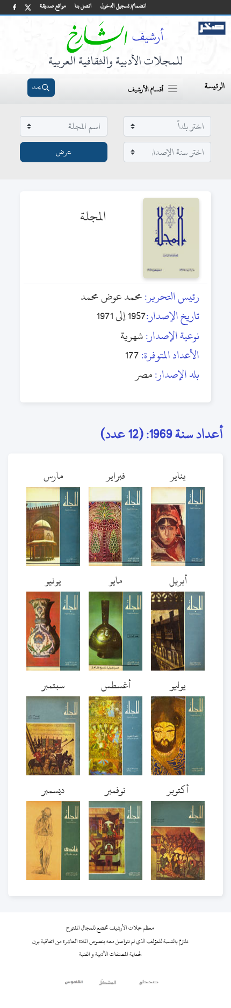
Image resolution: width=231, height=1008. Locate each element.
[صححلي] (148, 985)
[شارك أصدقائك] (14, 7)
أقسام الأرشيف (145, 89)
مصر (144, 374)
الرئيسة (215, 85)
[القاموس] (74, 985)
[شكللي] (107, 985)
